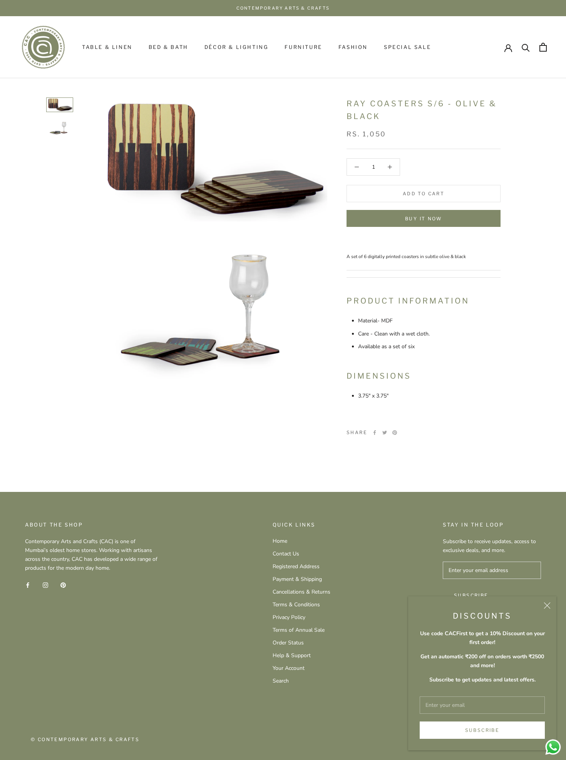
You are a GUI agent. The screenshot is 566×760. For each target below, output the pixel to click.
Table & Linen (107, 47)
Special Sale (407, 47)
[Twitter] (384, 432)
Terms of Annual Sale (299, 630)
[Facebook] (374, 432)
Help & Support (292, 655)
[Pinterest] (394, 432)
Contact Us (286, 553)
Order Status (288, 642)
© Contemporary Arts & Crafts (85, 739)
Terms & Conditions (296, 604)
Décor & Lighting (236, 47)
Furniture (303, 47)
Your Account (289, 668)
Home (280, 541)
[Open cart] (543, 47)
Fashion (353, 47)
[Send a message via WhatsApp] (553, 747)
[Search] (526, 47)
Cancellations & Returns (301, 592)
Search (281, 681)
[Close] (547, 605)
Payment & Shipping (297, 579)
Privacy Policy (289, 617)
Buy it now (423, 218)
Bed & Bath (168, 47)
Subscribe (482, 730)
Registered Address (296, 566)
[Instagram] (45, 584)
